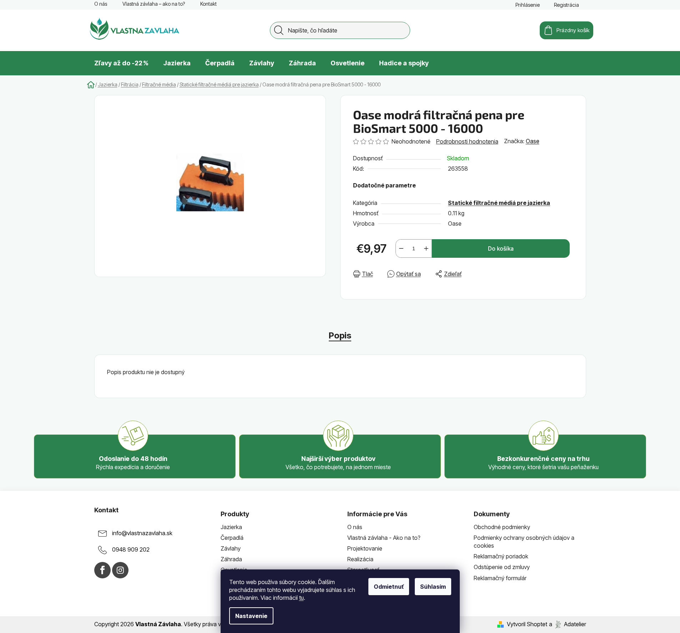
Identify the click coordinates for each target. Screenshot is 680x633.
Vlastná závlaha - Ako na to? (383, 537)
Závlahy (231, 548)
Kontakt (208, 4)
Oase (532, 141)
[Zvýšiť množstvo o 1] (426, 248)
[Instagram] (120, 570)
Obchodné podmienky (502, 527)
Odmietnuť (389, 586)
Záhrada (231, 559)
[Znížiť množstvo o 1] (401, 248)
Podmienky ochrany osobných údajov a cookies (524, 541)
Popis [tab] (340, 335)
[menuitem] (121, 63)
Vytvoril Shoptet (527, 624)
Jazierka (231, 527)
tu (301, 597)
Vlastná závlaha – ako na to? (153, 4)
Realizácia (360, 559)
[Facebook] (102, 570)
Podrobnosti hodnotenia (467, 141)
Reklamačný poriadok (501, 556)
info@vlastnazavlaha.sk (142, 533)
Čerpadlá (232, 537)
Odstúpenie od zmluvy (502, 567)
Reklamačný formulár (500, 578)
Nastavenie (251, 615)
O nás (100, 4)
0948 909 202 (131, 549)
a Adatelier (567, 624)
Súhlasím (433, 586)
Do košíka (501, 248)
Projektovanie (364, 548)
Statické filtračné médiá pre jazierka (499, 202)
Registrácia (566, 5)
